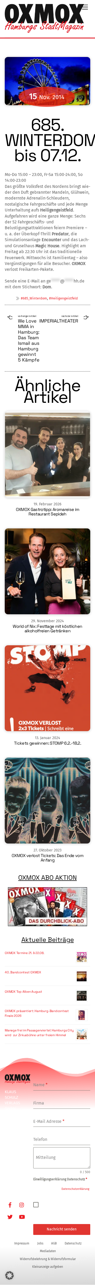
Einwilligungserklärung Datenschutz (60, 1179)
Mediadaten (48, 1251)
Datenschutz (73, 1243)
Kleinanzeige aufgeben (47, 1267)
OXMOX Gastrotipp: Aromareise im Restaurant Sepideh (47, 512)
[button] (9, 1275)
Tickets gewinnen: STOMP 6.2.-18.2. (47, 743)
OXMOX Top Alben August (23, 992)
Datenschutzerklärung (75, 1189)
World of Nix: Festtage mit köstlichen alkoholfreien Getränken (47, 629)
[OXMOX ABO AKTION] (47, 906)
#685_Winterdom (34, 298)
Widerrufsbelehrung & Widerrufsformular (48, 1259)
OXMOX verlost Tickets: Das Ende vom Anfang (47, 858)
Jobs (40, 1243)
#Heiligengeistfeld (63, 298)
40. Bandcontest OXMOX (23, 972)
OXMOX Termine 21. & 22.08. (24, 953)
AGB (54, 1243)
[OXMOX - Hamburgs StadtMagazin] (44, 30)
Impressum (21, 1243)
